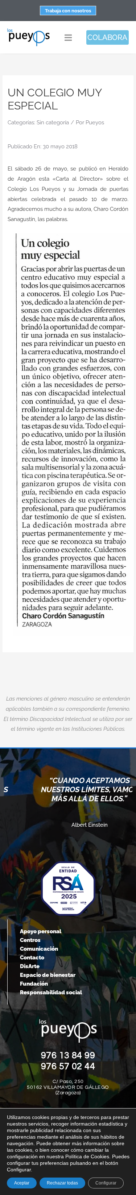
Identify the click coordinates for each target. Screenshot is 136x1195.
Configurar (105, 1183)
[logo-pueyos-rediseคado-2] (28, 30)
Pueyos (95, 122)
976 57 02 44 (68, 1066)
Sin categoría (53, 122)
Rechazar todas (62, 1183)
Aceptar (21, 1183)
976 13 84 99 (68, 1055)
